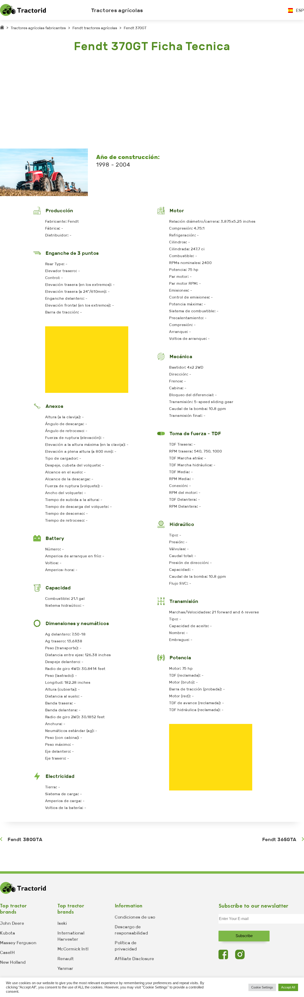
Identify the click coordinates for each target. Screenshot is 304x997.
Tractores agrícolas (117, 10)
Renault (65, 958)
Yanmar (65, 968)
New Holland (13, 962)
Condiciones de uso (135, 917)
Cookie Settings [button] (262, 987)
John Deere (12, 923)
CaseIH (7, 952)
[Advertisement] (142, 101)
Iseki (62, 923)
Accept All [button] (288, 987)
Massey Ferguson (18, 942)
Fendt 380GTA (25, 839)
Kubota (7, 933)
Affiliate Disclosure (134, 958)
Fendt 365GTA (279, 839)
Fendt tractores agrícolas (94, 28)
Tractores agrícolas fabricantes (38, 28)
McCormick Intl (73, 949)
